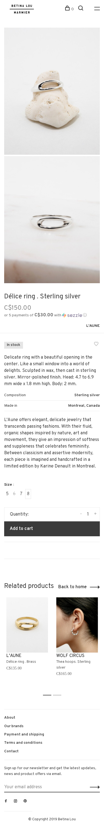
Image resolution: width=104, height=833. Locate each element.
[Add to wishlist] (96, 345)
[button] (45, 315)
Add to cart (21, 529)
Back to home (72, 587)
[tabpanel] (27, 643)
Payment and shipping (24, 734)
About (9, 717)
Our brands (14, 726)
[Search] (81, 9)
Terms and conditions (23, 742)
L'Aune (93, 326)
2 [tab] (58, 695)
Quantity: (19, 514)
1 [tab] (48, 695)
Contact (11, 751)
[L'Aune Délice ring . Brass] (27, 625)
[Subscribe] (93, 787)
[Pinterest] (25, 801)
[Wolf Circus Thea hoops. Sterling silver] (77, 625)
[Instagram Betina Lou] (15, 801)
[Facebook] (5, 801)
